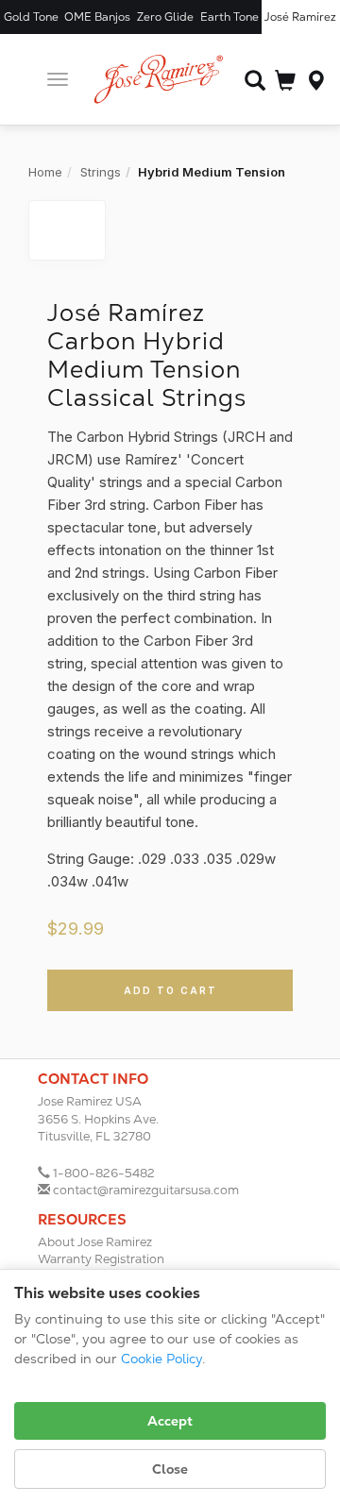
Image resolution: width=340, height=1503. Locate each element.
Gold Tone (31, 17)
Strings (100, 171)
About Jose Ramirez (95, 1242)
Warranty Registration (101, 1259)
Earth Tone (229, 17)
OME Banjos (97, 17)
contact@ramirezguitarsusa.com (146, 1190)
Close (170, 1469)
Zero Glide (165, 17)
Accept (170, 1420)
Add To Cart (170, 990)
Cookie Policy (161, 1358)
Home (45, 171)
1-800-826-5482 (104, 1173)
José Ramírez (300, 17)
